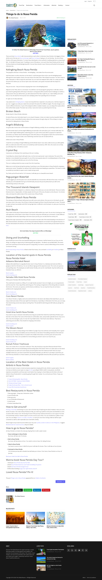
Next (93, 261)
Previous (70, 261)
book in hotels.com (11, 342)
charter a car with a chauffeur (25, 417)
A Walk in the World (40, 478)
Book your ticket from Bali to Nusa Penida (17, 456)
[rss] (86, 550)
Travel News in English (74, 220)
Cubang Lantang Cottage (14, 383)
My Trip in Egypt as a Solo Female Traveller (54, 566)
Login (85, 1)
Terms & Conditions (91, 577)
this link (31, 370)
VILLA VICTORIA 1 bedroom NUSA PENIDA (19, 381)
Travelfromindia (91, 288)
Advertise (54, 5)
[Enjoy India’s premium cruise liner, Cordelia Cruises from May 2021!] (71, 77)
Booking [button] (60, 5)
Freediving (56, 249)
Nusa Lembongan (24, 58)
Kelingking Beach (20, 102)
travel (85, 282)
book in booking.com (11, 275)
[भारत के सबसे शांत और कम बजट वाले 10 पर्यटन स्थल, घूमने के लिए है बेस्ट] (71, 69)
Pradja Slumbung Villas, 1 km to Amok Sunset (20, 385)
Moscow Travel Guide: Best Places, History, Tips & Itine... (35, 526)
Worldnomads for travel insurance (15, 424)
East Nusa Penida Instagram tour (19, 466)
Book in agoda (9, 273)
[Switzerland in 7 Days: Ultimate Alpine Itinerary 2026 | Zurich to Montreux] (81, 190)
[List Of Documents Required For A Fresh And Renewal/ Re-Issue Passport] (71, 46)
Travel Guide (71, 282)
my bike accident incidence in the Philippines (48, 422)
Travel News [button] (38, 5)
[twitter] (72, 550)
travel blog (80, 285)
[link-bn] (81, 234)
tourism (70, 288)
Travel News (72, 217)
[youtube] (79, 550)
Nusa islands (18, 56)
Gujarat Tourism (89, 285)
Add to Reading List (61, 17)
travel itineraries (72, 291)
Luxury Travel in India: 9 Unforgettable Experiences (12, 526)
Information (47, 5)
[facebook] (68, 550)
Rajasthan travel (82, 291)
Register (90, 1)
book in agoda (9, 326)
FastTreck (76, 288)
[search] (94, 5)
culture (90, 291)
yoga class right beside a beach (28, 468)
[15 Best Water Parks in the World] (71, 53)
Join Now (35, 233)
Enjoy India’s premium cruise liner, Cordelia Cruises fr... (85, 75)
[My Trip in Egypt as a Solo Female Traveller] (41, 568)
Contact (67, 5)
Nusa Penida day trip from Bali (22, 462)
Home (7, 10)
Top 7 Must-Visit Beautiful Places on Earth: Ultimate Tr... (86, 59)
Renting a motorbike (11, 409)
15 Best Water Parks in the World (85, 51)
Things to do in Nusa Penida (18, 478)
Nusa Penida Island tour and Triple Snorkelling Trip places (26, 464)
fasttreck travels (72, 279)
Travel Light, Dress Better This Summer (55, 549)
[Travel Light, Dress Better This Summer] (41, 552)
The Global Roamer (20, 496)
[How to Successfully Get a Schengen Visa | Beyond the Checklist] (81, 96)
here (7, 225)
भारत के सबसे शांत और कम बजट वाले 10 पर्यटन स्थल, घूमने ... (87, 67)
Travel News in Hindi (85, 217)
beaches (83, 288)
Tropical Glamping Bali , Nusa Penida (17, 379)
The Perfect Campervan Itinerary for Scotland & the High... (55, 558)
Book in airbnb (10, 359)
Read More (60, 481)
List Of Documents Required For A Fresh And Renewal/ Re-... (85, 44)
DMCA (84, 577)
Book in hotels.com (11, 292)
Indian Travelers (72, 285)
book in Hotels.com (11, 308)
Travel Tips (21, 5)
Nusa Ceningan (35, 58)
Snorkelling (49, 249)
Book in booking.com (11, 294)
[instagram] (75, 550)
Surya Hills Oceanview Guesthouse (17, 387)
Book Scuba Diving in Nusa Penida (15, 249)
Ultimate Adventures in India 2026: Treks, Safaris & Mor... (55, 526)
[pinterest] (82, 550)
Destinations (29, 5)
